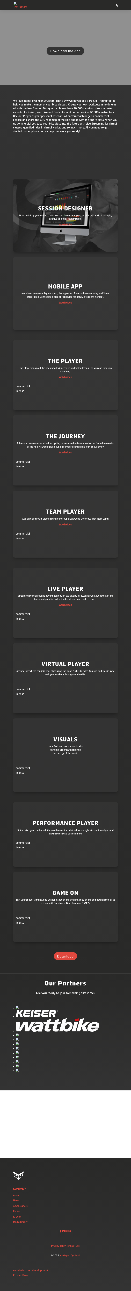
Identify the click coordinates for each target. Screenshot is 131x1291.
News (16, 1200)
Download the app (65, 51)
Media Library (20, 1221)
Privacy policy (58, 1245)
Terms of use (73, 1245)
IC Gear (17, 1216)
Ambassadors (20, 1205)
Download (65, 956)
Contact (17, 1211)
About (16, 1195)
